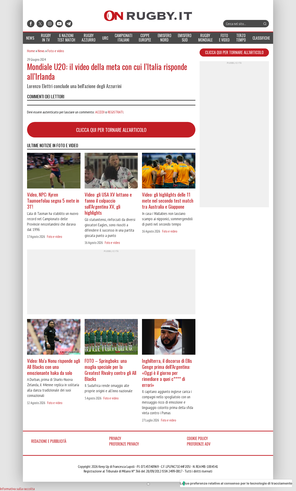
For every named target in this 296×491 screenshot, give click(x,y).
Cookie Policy (197, 438)
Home (31, 50)
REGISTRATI (115, 112)
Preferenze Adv (198, 444)
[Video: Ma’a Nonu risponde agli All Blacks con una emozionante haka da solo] (53, 337)
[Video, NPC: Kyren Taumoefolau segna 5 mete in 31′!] (53, 171)
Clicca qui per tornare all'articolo (111, 129)
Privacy (115, 438)
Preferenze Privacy (124, 444)
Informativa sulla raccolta (17, 488)
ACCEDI (100, 112)
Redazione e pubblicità (48, 441)
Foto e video (55, 50)
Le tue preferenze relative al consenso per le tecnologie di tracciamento (236, 483)
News (41, 50)
